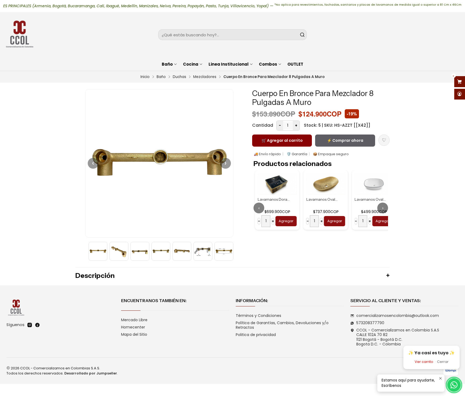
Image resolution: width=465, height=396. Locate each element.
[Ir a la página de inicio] (19, 35)
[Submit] (302, 34)
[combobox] (232, 34)
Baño (161, 77)
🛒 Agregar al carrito (282, 140)
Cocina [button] (190, 64)
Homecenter (133, 327)
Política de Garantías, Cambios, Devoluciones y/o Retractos (282, 325)
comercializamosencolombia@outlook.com (397, 315)
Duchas (179, 77)
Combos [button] (268, 64)
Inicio (145, 77)
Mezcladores (204, 77)
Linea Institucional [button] (229, 64)
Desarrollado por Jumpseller (90, 373)
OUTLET (295, 64)
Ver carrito (424, 361)
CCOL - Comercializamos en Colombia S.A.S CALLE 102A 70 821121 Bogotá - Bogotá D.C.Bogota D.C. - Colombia (397, 337)
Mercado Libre (134, 320)
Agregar (284, 221)
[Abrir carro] (459, 81)
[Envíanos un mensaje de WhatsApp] (454, 385)
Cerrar (443, 361)
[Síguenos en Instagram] (29, 325)
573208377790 (370, 323)
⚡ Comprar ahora (345, 140)
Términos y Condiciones (258, 315)
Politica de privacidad (256, 334)
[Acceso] (459, 94)
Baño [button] (167, 64)
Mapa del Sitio (134, 334)
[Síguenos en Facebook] (37, 325)
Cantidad (262, 125)
